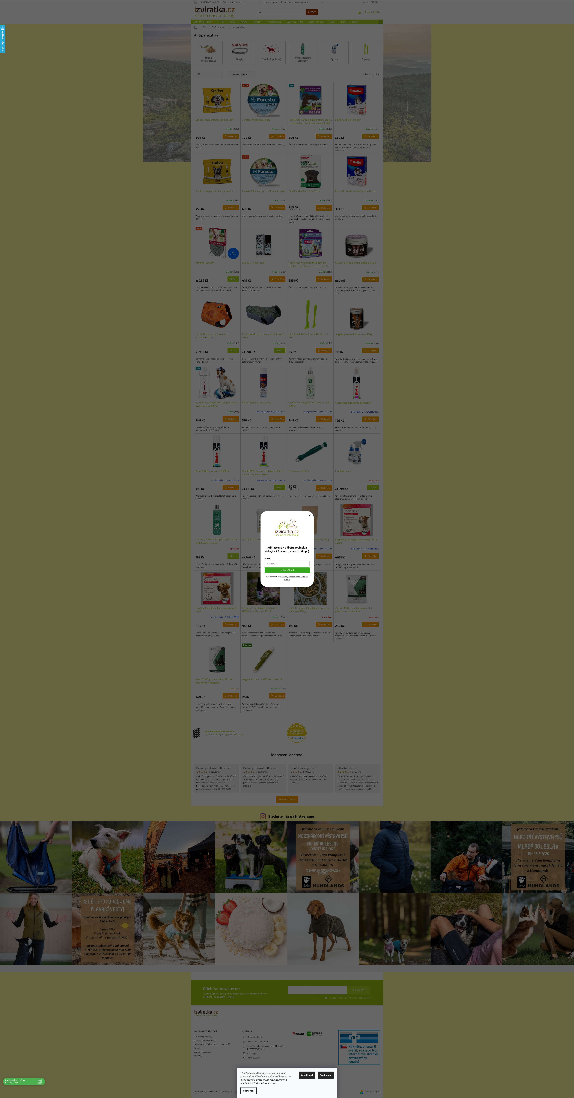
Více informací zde (266, 1083)
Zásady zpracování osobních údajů (294, 578)
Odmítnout (307, 1075)
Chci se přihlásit (287, 570)
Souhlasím (325, 1075)
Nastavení (248, 1090)
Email (267, 558)
